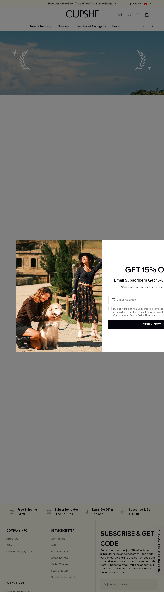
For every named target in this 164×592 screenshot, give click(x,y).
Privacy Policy (137, 315)
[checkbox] (110, 308)
